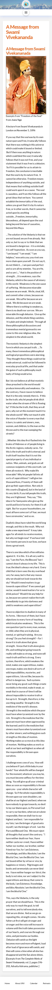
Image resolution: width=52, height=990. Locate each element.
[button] (26, 12)
